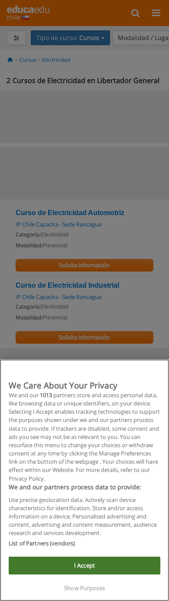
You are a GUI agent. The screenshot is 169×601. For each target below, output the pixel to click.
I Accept (84, 565)
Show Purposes (84, 588)
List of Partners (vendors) (42, 543)
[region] (84, 480)
